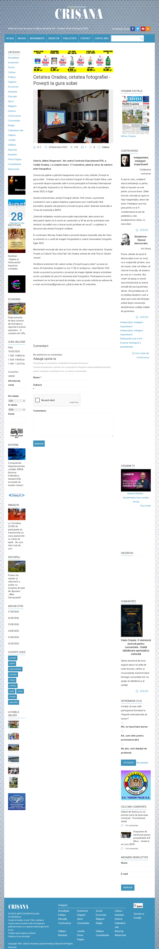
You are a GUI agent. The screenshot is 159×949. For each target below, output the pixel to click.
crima (20, 691)
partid (12, 663)
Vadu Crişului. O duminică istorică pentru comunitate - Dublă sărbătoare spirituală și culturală (136, 647)
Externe (12, 111)
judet (11, 691)
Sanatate (12, 91)
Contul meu (102, 38)
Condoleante (14, 164)
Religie (11, 125)
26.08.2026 (13, 618)
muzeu (12, 696)
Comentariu (38, 410)
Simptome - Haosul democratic (141, 240)
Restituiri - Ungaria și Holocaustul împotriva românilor (14, 262)
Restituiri (12, 154)
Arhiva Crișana (128, 136)
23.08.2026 (13, 637)
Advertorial (13, 169)
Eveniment (13, 62)
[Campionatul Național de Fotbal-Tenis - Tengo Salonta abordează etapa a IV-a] (13, 724)
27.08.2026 (13, 611)
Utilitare (12, 135)
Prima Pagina (14, 159)
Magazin (12, 106)
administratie (15, 669)
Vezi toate (145, 505)
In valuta (12, 404)
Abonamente (37, 38)
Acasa (10, 38)
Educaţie (12, 96)
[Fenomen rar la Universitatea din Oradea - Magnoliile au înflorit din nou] (13, 782)
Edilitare (12, 144)
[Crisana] (79, 13)
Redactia (53, 38)
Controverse (14, 115)
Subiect (37, 387)
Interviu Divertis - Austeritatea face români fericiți (136, 497)
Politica (12, 77)
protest (12, 658)
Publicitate (70, 38)
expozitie (13, 702)
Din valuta (13, 396)
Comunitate (14, 120)
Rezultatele (142, 762)
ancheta (13, 674)
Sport (11, 101)
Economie (13, 86)
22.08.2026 (13, 643)
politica (12, 685)
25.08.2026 (13, 624)
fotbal (12, 680)
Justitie (12, 140)
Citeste (144, 230)
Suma (11, 413)
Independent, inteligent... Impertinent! (141, 161)
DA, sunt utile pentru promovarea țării (132, 737)
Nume (37, 377)
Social (11, 67)
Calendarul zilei (15, 130)
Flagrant (12, 82)
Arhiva (22, 38)
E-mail (124, 873)
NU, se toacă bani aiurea (134, 726)
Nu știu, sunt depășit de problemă (134, 750)
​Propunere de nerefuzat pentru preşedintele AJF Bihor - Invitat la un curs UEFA (135, 838)
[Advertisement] (140, 411)
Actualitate (13, 57)
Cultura (11, 72)
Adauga (127, 887)
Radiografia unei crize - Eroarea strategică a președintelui (132, 342)
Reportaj (12, 149)
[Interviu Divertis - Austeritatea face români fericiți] (136, 480)
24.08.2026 (13, 630)
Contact (85, 38)
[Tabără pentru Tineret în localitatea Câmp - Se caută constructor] (13, 747)
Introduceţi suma (14, 382)
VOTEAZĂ (128, 762)
